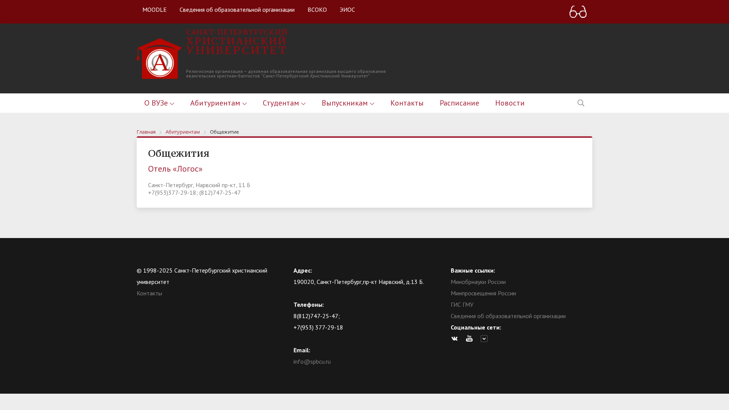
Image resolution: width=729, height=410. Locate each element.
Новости (510, 103)
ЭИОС (347, 9)
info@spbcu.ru (312, 361)
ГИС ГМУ (462, 304)
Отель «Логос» (175, 168)
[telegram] (486, 338)
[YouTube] (471, 338)
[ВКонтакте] (456, 338)
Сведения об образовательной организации (237, 9)
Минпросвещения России (483, 293)
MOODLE (154, 9)
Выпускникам (346, 103)
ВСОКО (317, 9)
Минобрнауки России (478, 281)
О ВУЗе (157, 103)
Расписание (459, 103)
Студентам (282, 103)
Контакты (407, 103)
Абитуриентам (216, 103)
